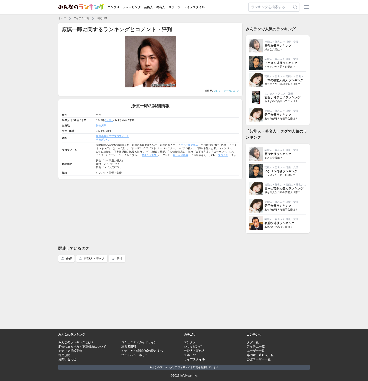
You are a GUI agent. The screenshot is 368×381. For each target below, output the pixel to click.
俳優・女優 (292, 41)
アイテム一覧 (81, 18)
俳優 (68, 258)
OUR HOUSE (150, 155)
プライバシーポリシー (136, 355)
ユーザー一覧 (256, 350)
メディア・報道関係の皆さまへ (142, 350)
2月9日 (109, 120)
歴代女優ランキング (277, 45)
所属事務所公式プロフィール (112, 136)
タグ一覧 (253, 342)
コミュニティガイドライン (139, 342)
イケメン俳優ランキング (280, 63)
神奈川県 (101, 125)
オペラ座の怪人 (189, 144)
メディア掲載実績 (70, 350)
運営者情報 (128, 346)
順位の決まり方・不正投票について (82, 346)
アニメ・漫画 (285, 93)
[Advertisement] (150, 212)
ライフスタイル (194, 7)
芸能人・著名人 (154, 7)
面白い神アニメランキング (282, 97)
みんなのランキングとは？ (76, 342)
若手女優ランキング (277, 114)
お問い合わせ (67, 359)
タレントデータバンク (226, 90)
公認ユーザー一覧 (259, 359)
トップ (62, 18)
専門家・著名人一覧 (260, 355)
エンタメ (113, 7)
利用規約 (64, 355)
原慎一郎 (102, 18)
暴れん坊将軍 (180, 155)
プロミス (223, 155)
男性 (119, 258)
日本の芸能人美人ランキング (283, 80)
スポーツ (174, 7)
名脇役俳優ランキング (279, 223)
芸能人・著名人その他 (298, 76)
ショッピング (132, 7)
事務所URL (102, 139)
